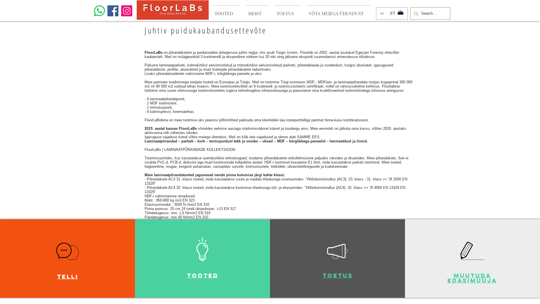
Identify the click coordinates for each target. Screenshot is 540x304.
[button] (67, 251)
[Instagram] (126, 10)
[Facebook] (112, 10)
